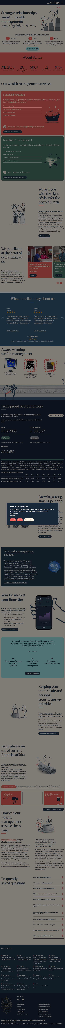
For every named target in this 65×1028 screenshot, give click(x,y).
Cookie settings (29, 519)
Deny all (20, 519)
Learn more (12, 515)
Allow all (13, 519)
